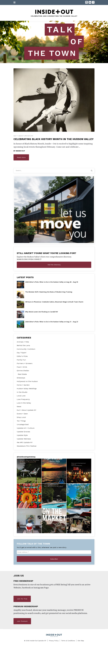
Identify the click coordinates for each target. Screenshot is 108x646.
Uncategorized (23, 424)
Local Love (21, 396)
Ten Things (21, 421)
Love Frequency (23, 399)
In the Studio (22, 392)
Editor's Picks (22, 356)
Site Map (81, 640)
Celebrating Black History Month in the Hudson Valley (54, 139)
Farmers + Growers (24, 363)
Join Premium (22, 621)
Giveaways (21, 378)
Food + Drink (22, 367)
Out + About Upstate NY (23, 136)
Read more (21, 157)
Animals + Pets (23, 342)
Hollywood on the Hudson (27, 381)
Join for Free (22, 599)
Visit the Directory (54, 265)
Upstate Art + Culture (25, 428)
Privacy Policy (54, 640)
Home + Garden (23, 385)
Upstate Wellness (24, 439)
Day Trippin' (21, 353)
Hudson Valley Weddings (27, 389)
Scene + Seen (22, 414)
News (19, 406)
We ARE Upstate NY (24, 442)
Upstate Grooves (23, 432)
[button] (29, 471)
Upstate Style (22, 435)
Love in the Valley (24, 403)
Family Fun (21, 360)
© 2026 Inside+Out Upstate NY (35, 640)
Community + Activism (26, 349)
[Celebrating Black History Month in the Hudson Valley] (54, 100)
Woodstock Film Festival (26, 446)
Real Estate (22, 374)
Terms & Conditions (68, 640)
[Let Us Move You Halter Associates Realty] (54, 209)
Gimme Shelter (23, 371)
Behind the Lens (23, 345)
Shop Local (21, 417)
